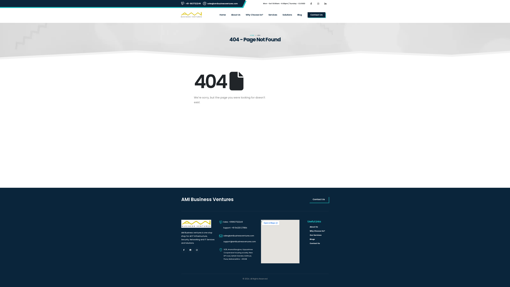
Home (223, 14)
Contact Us (315, 243)
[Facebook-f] (183, 249)
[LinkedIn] (325, 3)
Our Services (316, 235)
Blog (299, 14)
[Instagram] (318, 3)
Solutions (287, 14)
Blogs (312, 239)
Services (272, 14)
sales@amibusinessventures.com (222, 3)
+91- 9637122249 (193, 3)
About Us (235, 14)
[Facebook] (311, 3)
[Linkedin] (190, 249)
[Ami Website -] (191, 15)
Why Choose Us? (254, 14)
